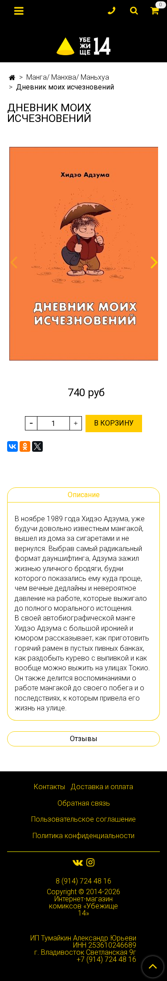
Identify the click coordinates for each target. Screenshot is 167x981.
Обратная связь (83, 803)
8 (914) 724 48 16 (83, 881)
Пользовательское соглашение (83, 819)
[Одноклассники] (25, 446)
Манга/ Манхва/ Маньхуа (67, 77)
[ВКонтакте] (12, 446)
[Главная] (12, 77)
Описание (84, 494)
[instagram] (90, 862)
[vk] (78, 862)
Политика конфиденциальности (83, 835)
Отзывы (84, 738)
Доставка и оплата (101, 786)
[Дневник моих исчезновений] (83, 254)
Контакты (49, 786)
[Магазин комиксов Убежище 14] (83, 44)
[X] (37, 446)
